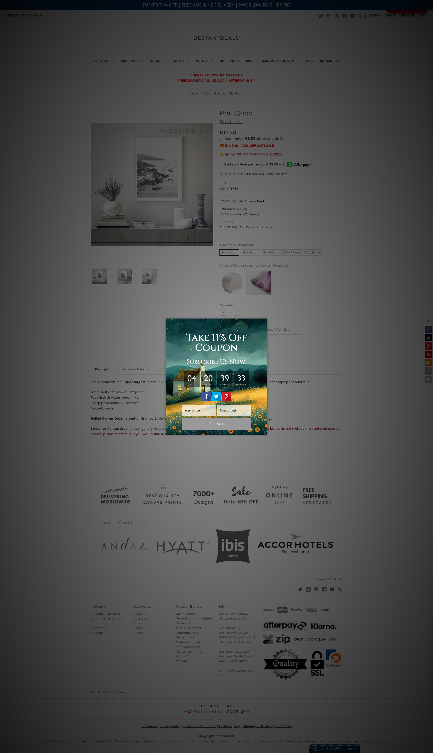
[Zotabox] (264, 431)
